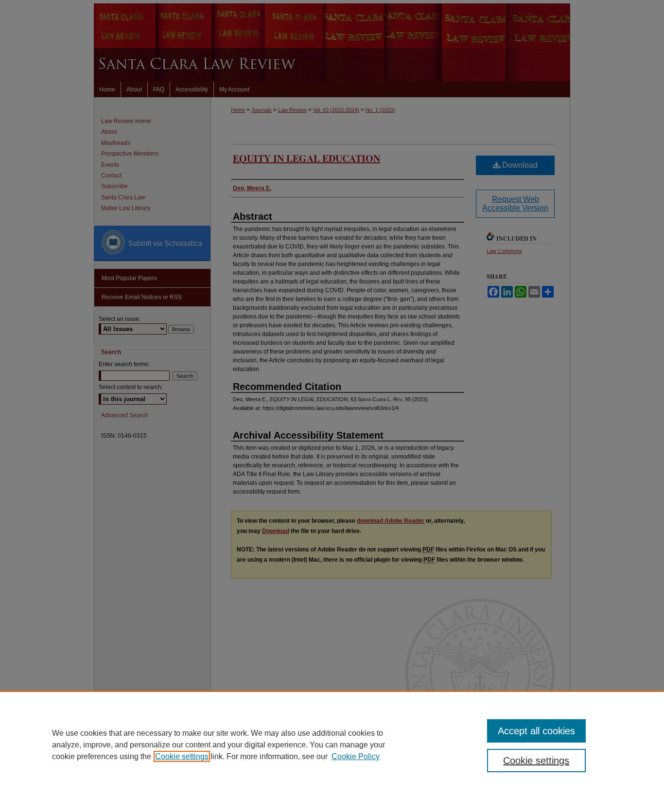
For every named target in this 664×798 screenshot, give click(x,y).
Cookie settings (182, 756)
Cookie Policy (356, 756)
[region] (332, 744)
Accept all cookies (536, 731)
